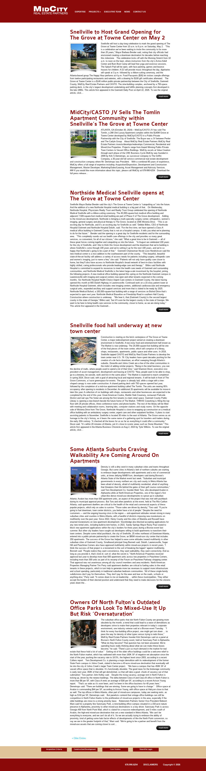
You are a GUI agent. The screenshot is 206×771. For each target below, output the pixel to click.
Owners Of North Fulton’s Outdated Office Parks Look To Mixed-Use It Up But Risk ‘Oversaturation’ (118, 608)
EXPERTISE (80, 12)
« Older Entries (79, 738)
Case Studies (115, 749)
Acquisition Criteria (54, 749)
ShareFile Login (146, 749)
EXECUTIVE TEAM (112, 12)
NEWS (127, 12)
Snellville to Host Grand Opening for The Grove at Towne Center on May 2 (117, 35)
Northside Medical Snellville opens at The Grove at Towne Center (117, 196)
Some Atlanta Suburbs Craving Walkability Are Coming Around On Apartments (114, 455)
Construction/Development (85, 749)
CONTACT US (139, 12)
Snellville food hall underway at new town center (116, 328)
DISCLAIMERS (150, 764)
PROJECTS (95, 12)
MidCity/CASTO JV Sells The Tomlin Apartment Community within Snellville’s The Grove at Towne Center (119, 118)
